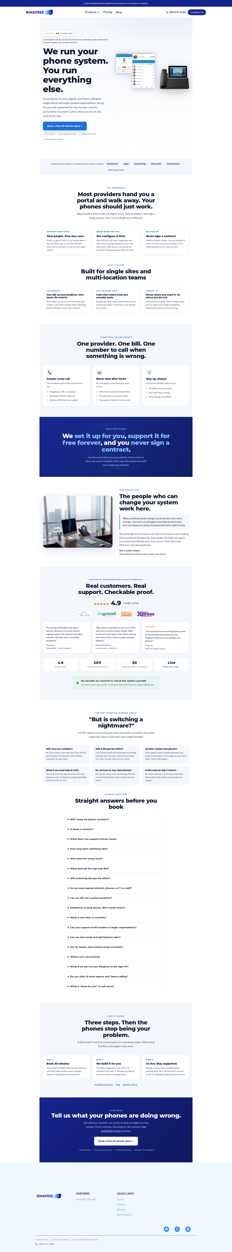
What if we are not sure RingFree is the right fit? (99, 966)
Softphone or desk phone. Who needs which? (97, 907)
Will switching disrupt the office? (90, 878)
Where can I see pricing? (85, 956)
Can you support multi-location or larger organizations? (103, 927)
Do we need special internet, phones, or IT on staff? (101, 888)
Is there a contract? (81, 829)
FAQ (118, 1085)
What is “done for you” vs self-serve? (92, 986)
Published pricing (104, 1085)
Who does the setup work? (86, 858)
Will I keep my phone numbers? (89, 819)
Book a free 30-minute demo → (64, 126)
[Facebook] (166, 1229)
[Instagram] (177, 1229)
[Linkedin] (188, 1229)
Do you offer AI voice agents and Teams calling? (99, 976)
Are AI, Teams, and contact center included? (96, 947)
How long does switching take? (89, 848)
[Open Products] (98, 12)
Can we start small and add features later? (95, 937)
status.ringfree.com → (146, 684)
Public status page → (171, 667)
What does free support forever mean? (93, 839)
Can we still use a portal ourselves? (91, 898)
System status (130, 1085)
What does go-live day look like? (89, 868)
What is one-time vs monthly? (88, 917)
